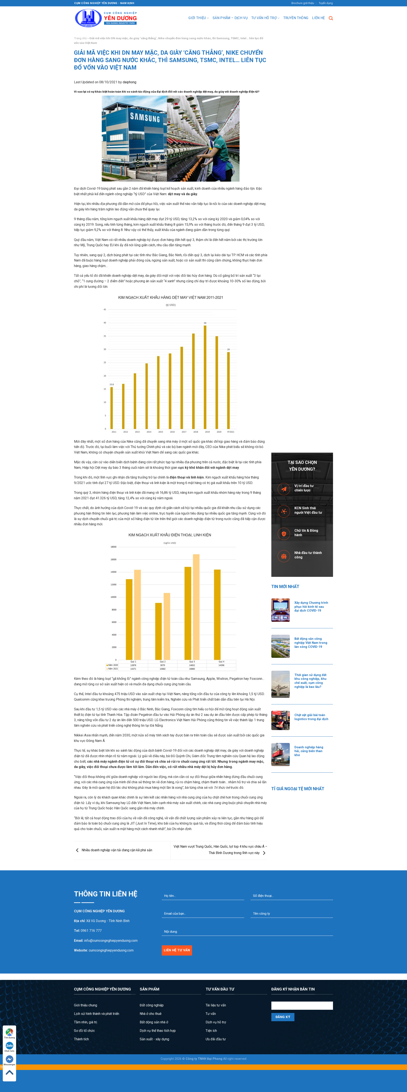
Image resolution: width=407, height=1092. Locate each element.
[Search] (331, 18)
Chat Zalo (9, 1051)
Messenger (9, 1064)
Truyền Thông (295, 18)
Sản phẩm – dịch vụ (230, 18)
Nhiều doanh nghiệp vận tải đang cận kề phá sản (116, 850)
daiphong (129, 82)
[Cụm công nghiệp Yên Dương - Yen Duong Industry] (106, 18)
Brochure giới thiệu (302, 3)
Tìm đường (9, 1037)
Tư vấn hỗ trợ (264, 18)
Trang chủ (80, 38)
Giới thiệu (197, 18)
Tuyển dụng (326, 3)
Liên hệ (318, 18)
